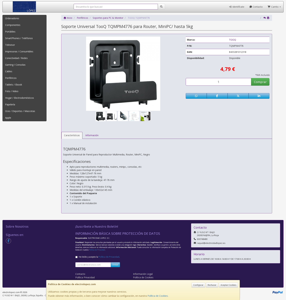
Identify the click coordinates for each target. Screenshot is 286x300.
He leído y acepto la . (99, 256)
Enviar (115, 264)
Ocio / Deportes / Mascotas (20, 111)
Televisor (10, 44)
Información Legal (143, 273)
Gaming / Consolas (15, 64)
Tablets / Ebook (13, 84)
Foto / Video (11, 91)
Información (91, 135)
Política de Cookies (157, 295)
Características (72, 135)
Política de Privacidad (97, 250)
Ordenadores (12, 18)
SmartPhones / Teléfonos (19, 38)
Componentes (12, 25)
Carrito (275, 6)
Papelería (10, 104)
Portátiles (10, 31)
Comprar (260, 82)
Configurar (198, 285)
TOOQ (232, 39)
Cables (8, 71)
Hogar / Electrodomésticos (19, 97)
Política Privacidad (85, 277)
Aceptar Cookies (228, 285)
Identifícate (238, 6)
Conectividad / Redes (16, 58)
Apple (8, 117)
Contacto (257, 6)
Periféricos (11, 78)
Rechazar (212, 285)
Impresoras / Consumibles (19, 51)
